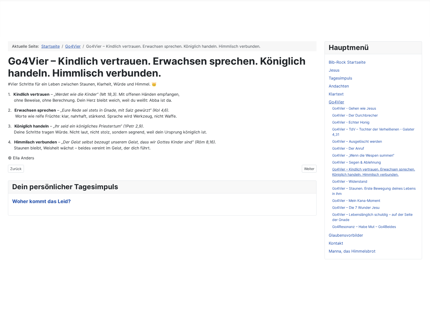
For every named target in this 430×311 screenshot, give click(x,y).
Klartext (174, 27)
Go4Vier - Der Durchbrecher (355, 115)
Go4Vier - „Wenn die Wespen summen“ (363, 155)
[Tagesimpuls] (117, 28)
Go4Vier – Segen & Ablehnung (356, 162)
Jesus (67, 27)
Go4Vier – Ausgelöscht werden (357, 141)
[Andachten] (154, 28)
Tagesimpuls (101, 27)
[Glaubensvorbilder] (270, 28)
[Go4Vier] (217, 28)
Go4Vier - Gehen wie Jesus (354, 108)
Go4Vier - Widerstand (349, 181)
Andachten (140, 27)
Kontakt (289, 27)
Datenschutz (20, 289)
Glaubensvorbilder (248, 27)
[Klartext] (185, 28)
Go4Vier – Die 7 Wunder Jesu (355, 207)
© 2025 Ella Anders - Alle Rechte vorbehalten (51, 297)
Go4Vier (205, 27)
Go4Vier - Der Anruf (348, 148)
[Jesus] (76, 28)
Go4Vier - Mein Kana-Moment (356, 200)
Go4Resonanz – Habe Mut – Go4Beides (364, 226)
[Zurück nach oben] (424, 305)
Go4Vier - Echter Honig (351, 122)
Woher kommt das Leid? (41, 201)
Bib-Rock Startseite (32, 27)
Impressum (18, 281)
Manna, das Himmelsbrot (331, 27)
